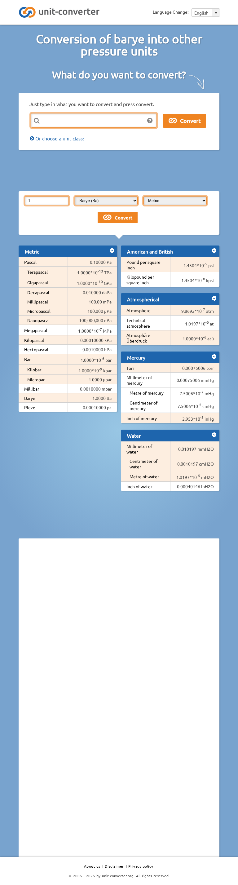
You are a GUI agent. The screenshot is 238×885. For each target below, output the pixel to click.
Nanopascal (38, 320)
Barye (29, 398)
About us (92, 866)
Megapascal (35, 330)
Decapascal (38, 292)
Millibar (31, 389)
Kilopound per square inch (140, 279)
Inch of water (139, 486)
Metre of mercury (147, 393)
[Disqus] (119, 628)
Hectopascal (36, 349)
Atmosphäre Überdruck (138, 337)
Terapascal (37, 272)
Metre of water (144, 476)
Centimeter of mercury (143, 405)
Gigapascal (37, 282)
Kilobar (34, 369)
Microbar (36, 379)
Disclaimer (114, 866)
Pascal (30, 262)
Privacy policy (140, 866)
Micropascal (39, 311)
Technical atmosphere (138, 323)
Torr (130, 368)
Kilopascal (34, 340)
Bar (27, 359)
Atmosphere (138, 310)
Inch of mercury (141, 418)
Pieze (29, 407)
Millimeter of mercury (139, 380)
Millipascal (37, 301)
